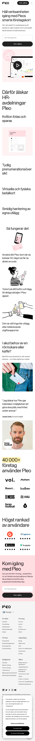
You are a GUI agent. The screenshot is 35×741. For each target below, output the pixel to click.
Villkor (20, 632)
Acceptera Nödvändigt (17, 733)
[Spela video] (17, 65)
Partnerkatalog (6, 648)
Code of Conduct (23, 679)
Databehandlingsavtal (24, 684)
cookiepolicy (9, 706)
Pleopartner (5, 641)
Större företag (6, 667)
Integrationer (6, 627)
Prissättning (5, 624)
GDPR (20, 676)
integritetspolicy (15, 704)
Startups (4, 662)
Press (20, 627)
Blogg (20, 641)
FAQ (19, 646)
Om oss (20, 621)
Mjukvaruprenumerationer (9, 673)
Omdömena (21, 651)
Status (4, 632)
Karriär (20, 624)
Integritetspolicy (23, 667)
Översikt (4, 621)
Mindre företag (6, 665)
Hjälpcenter (21, 643)
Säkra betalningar (7, 629)
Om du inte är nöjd (23, 674)
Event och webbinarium (25, 648)
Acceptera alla (17, 728)
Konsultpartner (6, 646)
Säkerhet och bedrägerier (22, 670)
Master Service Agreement (22, 663)
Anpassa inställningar (17, 723)
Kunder (20, 653)
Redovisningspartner (8, 643)
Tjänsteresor (6, 670)
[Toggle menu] (32, 3)
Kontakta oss (22, 629)
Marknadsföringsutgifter (9, 675)
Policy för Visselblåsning (25, 681)
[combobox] (17, 612)
